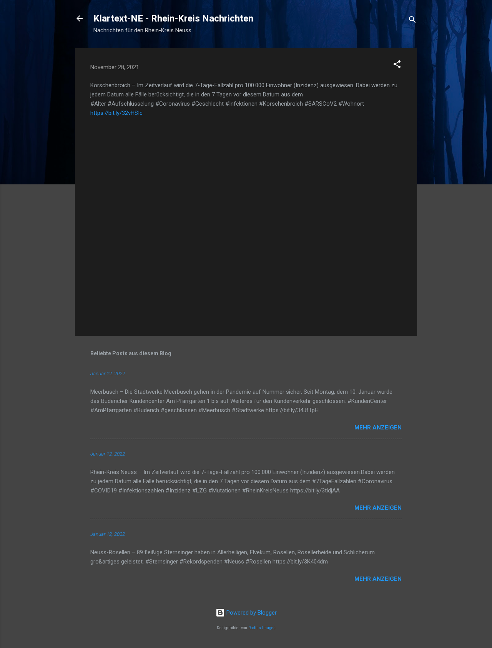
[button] (397, 65)
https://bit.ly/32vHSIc (116, 112)
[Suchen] (412, 21)
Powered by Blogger (251, 612)
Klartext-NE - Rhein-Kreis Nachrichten (173, 18)
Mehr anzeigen (378, 427)
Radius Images (262, 627)
